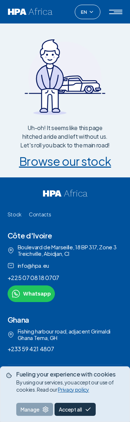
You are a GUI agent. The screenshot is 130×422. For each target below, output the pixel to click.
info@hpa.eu (33, 265)
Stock (15, 214)
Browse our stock (65, 161)
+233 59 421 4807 (31, 348)
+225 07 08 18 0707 (33, 277)
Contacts (40, 214)
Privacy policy (73, 389)
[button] (115, 12)
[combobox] (87, 12)
